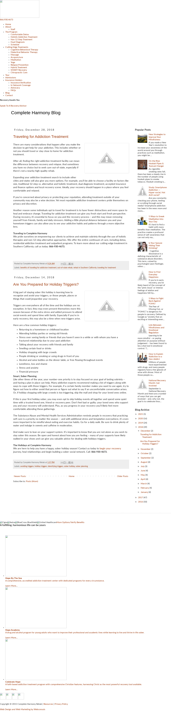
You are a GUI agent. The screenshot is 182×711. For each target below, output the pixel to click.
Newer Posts (20, 476)
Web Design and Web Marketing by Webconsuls (22, 709)
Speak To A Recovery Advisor (13, 106)
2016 (140, 502)
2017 (140, 497)
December (146, 431)
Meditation (16, 60)
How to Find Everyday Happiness (154, 274)
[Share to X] (67, 264)
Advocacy (15, 88)
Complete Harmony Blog (35, 112)
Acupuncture (17, 57)
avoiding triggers (27, 466)
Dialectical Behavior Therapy (24, 52)
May (143, 475)
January (145, 492)
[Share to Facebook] (69, 264)
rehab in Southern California (84, 268)
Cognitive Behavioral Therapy (24, 50)
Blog (7, 93)
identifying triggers (55, 466)
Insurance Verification (21, 83)
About (8, 27)
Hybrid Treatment (19, 67)
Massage (15, 55)
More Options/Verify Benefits (70, 522)
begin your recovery (110, 448)
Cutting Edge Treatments (16, 47)
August (144, 462)
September (146, 458)
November (146, 449)
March (144, 484)
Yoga (13, 62)
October (145, 453)
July (143, 466)
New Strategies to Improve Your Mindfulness (157, 137)
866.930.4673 (6, 20)
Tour (7, 75)
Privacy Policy (61, 704)
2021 (140, 414)
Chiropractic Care (19, 72)
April (143, 479)
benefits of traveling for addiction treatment (38, 268)
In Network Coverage (21, 85)
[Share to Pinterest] (72, 264)
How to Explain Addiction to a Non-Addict (156, 356)
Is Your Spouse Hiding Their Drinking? (155, 245)
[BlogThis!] (64, 264)
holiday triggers (41, 466)
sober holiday (69, 466)
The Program (11, 32)
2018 (140, 427)
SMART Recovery (19, 70)
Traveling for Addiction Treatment (40, 137)
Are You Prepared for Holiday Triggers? (46, 284)
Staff (13, 29)
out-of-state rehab (64, 268)
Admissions (10, 78)
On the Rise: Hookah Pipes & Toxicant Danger (156, 163)
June (143, 471)
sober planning (82, 466)
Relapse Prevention (20, 65)
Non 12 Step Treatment (21, 39)
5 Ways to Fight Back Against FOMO (156, 301)
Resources (48, 704)
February (145, 488)
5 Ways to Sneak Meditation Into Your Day (156, 219)
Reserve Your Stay (8, 532)
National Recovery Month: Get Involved (157, 383)
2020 (140, 418)
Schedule (15, 45)
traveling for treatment (106, 268)
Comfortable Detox (20, 34)
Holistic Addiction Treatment (24, 37)
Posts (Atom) (32, 481)
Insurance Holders (13, 80)
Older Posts (122, 476)
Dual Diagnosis (18, 42)
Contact (9, 95)
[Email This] (62, 264)
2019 (140, 423)
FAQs (13, 90)
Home (8, 24)
